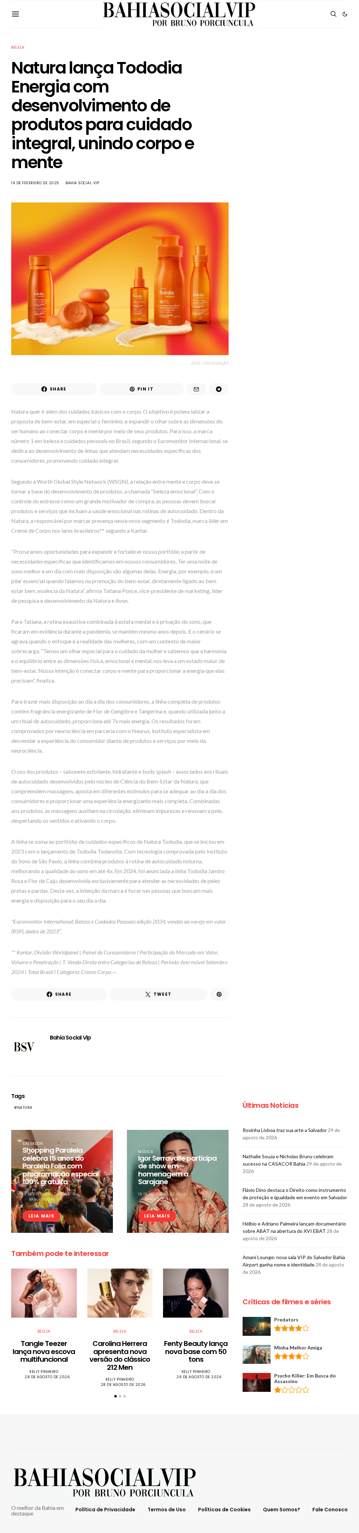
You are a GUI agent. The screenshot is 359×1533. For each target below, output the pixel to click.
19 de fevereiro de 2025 (35, 183)
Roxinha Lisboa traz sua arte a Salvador (285, 1130)
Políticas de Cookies (224, 1509)
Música (145, 1151)
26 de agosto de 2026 (199, 1377)
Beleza (17, 47)
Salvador (32, 1143)
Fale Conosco (330, 1509)
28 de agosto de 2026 (47, 1377)
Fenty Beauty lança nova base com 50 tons (196, 1351)
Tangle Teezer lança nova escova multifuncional (44, 1351)
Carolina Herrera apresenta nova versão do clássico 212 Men (119, 1355)
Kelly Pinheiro (43, 1371)
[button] (345, 14)
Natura (25, 1107)
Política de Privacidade (105, 1509)
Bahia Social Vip (82, 183)
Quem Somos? (281, 1509)
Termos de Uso (167, 1509)
